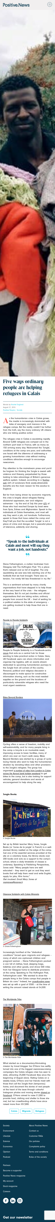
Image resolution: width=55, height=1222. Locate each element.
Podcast (6, 1157)
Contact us (34, 1130)
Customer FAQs (36, 1136)
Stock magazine (10, 1186)
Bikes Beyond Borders (13, 697)
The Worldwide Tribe (12, 999)
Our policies (34, 1141)
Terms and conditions (38, 1151)
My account (8, 1181)
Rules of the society (38, 1157)
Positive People (9, 410)
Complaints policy (37, 1146)
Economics (8, 1146)
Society (19, 410)
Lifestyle (6, 1136)
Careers (6, 1191)
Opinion (6, 1151)
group (5, 653)
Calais (14, 1111)
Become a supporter (12, 1170)
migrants (26, 1111)
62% (45, 503)
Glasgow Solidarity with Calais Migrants (21, 894)
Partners (6, 1165)
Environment (8, 1130)
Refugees (39, 1111)
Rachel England (17, 404)
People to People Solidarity (15, 620)
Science (6, 1141)
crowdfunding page (41, 981)
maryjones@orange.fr (13, 882)
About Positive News (38, 1125)
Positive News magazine (14, 1175)
